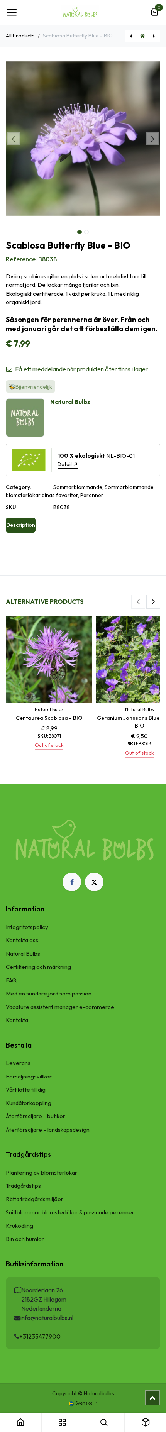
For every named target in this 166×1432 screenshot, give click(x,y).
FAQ (11, 980)
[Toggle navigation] (11, 12)
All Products (20, 35)
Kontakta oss (22, 940)
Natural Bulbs (23, 953)
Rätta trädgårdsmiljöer (34, 1199)
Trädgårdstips (23, 1185)
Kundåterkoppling (28, 1103)
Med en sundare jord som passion (48, 993)
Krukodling (19, 1225)
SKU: (11, 507)
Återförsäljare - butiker (35, 1116)
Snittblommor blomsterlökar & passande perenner (70, 1212)
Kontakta (17, 1020)
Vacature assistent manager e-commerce (60, 1007)
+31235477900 (40, 1336)
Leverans (18, 1062)
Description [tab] (20, 524)
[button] (13, 138)
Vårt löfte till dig (26, 1089)
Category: (18, 487)
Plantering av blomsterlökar (41, 1172)
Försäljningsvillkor (29, 1076)
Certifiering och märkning (38, 966)
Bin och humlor (25, 1238)
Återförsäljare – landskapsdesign (48, 1129)
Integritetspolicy (27, 927)
